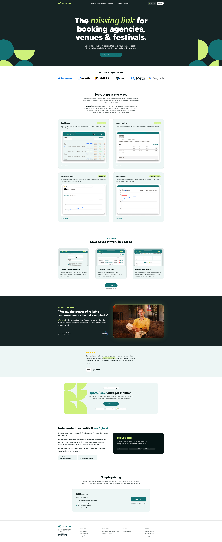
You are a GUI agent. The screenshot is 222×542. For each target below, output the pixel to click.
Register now (138, 499)
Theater (104, 536)
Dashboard (83, 528)
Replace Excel (127, 531)
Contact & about (149, 531)
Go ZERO (64, 435)
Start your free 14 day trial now (111, 55)
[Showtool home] (64, 3)
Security (125, 528)
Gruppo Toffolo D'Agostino (83, 433)
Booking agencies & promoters (110, 531)
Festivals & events (107, 533)
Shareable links (84, 533)
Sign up (160, 3)
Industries (111, 3)
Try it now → (111, 285)
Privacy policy (149, 536)
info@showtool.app (111, 403)
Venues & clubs (106, 528)
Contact (126, 3)
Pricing (120, 3)
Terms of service (149, 533)
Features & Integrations (98, 3)
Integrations (83, 536)
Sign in (153, 3)
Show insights (83, 531)
